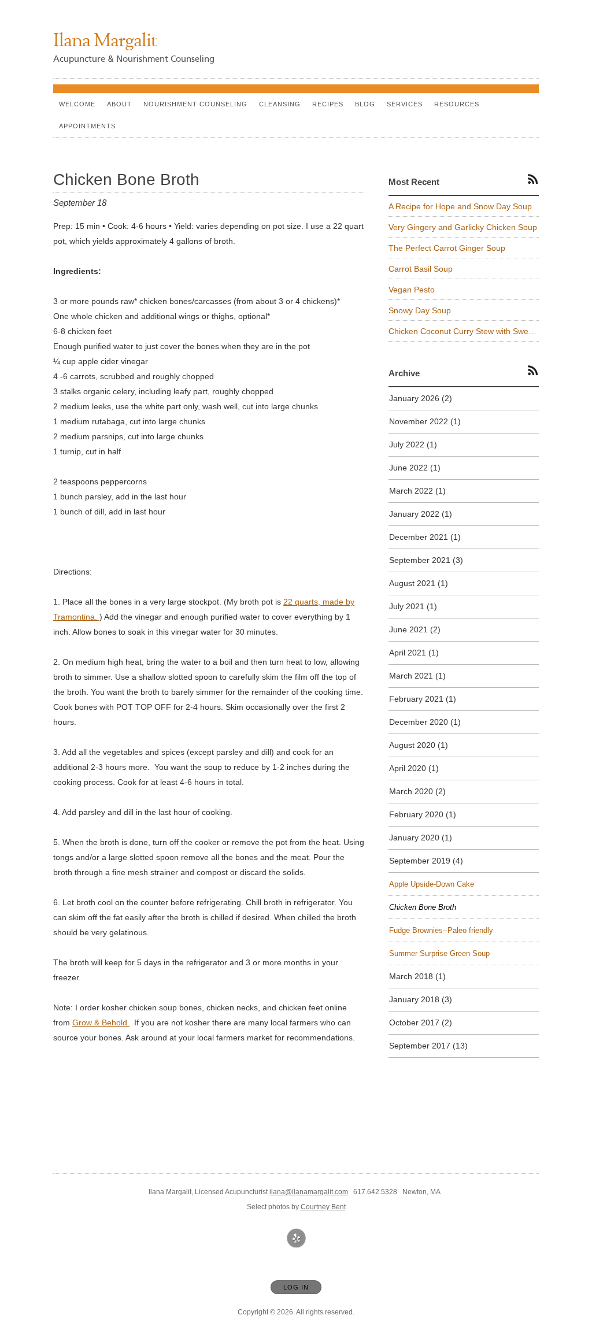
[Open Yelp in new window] (296, 1238)
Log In (296, 1287)
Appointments (87, 126)
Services (405, 104)
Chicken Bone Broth (422, 907)
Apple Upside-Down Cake (431, 884)
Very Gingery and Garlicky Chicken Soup (462, 227)
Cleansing (280, 104)
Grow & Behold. (101, 1022)
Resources (456, 104)
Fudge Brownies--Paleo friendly (441, 930)
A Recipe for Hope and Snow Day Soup (460, 206)
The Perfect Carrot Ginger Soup (446, 248)
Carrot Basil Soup (420, 268)
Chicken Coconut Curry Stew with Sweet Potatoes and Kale (463, 331)
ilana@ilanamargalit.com (308, 1192)
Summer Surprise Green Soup (439, 953)
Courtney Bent (323, 1207)
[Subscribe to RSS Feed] (533, 178)
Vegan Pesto (411, 289)
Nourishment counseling (195, 104)
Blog (365, 104)
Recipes (327, 104)
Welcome (77, 104)
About (119, 104)
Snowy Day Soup (419, 310)
